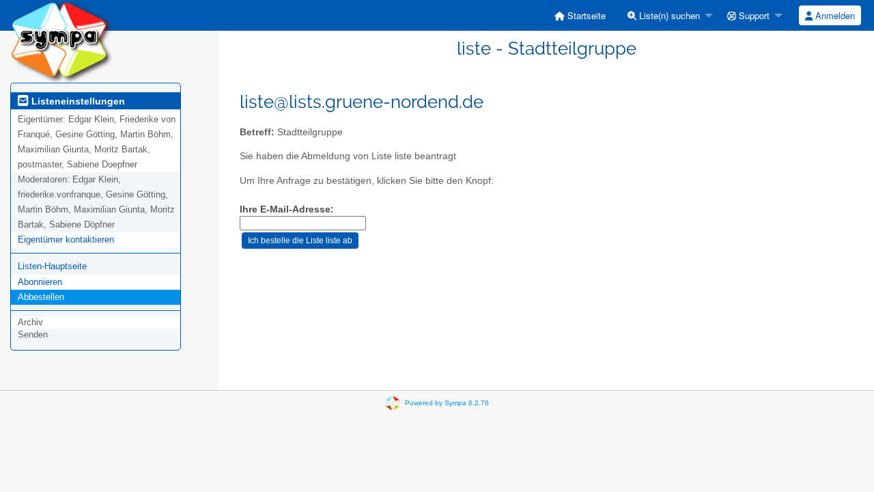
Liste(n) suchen (668, 15)
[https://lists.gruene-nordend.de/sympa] (61, 41)
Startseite (585, 15)
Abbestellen (41, 297)
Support (753, 15)
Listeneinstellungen (77, 101)
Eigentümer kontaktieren (66, 239)
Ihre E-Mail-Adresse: (287, 209)
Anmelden (834, 15)
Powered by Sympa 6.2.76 (447, 403)
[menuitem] (580, 15)
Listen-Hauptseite (52, 266)
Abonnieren (40, 282)
